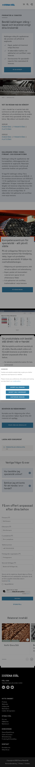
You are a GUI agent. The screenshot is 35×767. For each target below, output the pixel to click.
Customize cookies (18, 397)
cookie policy (16, 381)
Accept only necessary (17, 392)
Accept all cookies (17, 387)
